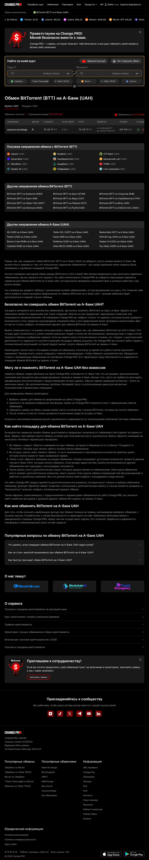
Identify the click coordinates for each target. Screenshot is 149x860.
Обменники (52, 4)
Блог (79, 4)
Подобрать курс (36, 4)
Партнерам (67, 4)
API (101, 4)
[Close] (140, 32)
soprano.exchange (17, 129)
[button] (91, 4)
